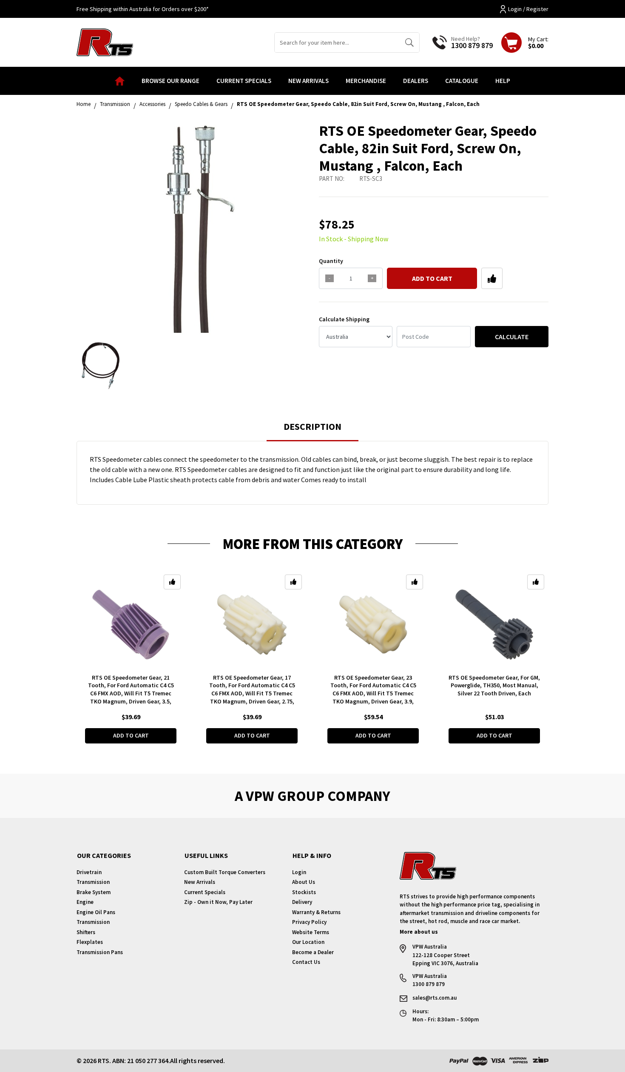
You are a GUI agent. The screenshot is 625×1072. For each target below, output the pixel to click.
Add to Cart (432, 278)
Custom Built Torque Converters (224, 872)
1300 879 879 (472, 45)
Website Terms (310, 932)
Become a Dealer (313, 952)
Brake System (94, 892)
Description (312, 426)
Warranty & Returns (316, 912)
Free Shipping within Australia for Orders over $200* (143, 9)
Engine (85, 902)
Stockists (304, 892)
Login (299, 872)
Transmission (93, 882)
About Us (303, 882)
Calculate (511, 336)
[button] (492, 278)
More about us (419, 931)
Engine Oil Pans (96, 912)
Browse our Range (170, 81)
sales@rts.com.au (434, 997)
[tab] (312, 430)
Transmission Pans (100, 952)
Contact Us (306, 962)
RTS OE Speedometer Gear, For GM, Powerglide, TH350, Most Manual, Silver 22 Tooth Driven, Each (494, 686)
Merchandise (366, 81)
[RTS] (105, 41)
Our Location (308, 942)
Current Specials (243, 81)
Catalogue (461, 81)
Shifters (86, 932)
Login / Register (528, 9)
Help (502, 81)
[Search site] (409, 42)
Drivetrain (89, 872)
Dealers (415, 81)
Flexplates (90, 942)
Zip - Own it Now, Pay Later (218, 902)
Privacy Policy (309, 922)
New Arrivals (308, 81)
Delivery (302, 902)
